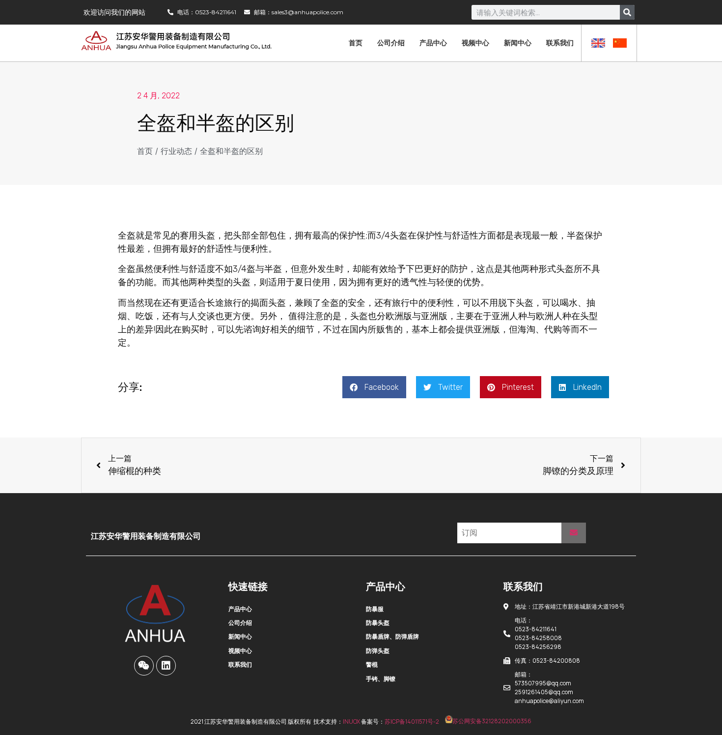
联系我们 (560, 42)
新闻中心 (517, 42)
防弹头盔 (377, 651)
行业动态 (176, 151)
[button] (374, 387)
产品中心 (433, 42)
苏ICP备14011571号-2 (412, 721)
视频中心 (475, 42)
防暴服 (375, 609)
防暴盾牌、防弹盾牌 (392, 636)
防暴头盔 (377, 622)
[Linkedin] (166, 666)
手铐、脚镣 (380, 679)
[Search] (627, 12)
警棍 (372, 664)
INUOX (351, 721)
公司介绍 (391, 42)
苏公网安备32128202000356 (491, 721)
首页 (355, 42)
